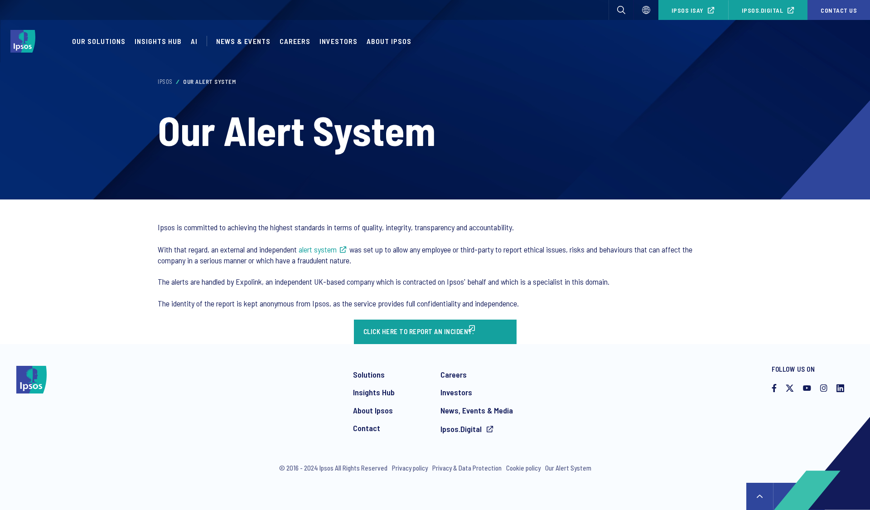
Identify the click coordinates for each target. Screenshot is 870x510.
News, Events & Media (476, 410)
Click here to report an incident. (418, 331)
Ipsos (165, 81)
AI (194, 41)
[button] (621, 10)
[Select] (646, 10)
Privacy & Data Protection (467, 468)
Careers (295, 41)
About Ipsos (389, 41)
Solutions (369, 374)
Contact (366, 428)
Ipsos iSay (688, 10)
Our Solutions (99, 41)
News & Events (243, 41)
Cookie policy (523, 468)
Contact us (839, 10)
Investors (338, 41)
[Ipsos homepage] (25, 41)
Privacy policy (410, 468)
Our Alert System (568, 468)
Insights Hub (158, 41)
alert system (318, 249)
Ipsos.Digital (762, 10)
